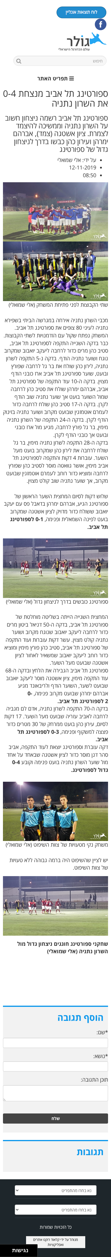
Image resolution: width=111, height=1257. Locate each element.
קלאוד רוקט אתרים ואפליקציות (48, 1242)
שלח (56, 1118)
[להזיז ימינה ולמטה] (7, 1252)
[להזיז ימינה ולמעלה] (7, 1249)
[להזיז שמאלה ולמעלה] (4, 1249)
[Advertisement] (55, 984)
